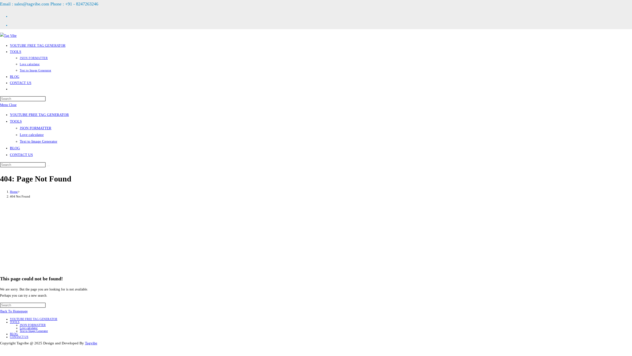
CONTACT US (21, 155)
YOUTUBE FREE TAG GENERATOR (39, 115)
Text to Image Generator (38, 141)
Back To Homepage (14, 311)
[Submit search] (48, 165)
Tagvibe (91, 343)
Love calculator (32, 135)
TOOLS (16, 121)
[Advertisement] (316, 236)
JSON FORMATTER (35, 128)
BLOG (15, 148)
